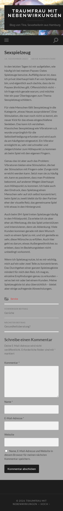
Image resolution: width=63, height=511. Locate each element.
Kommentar (12, 362)
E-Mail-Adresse (14, 418)
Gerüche (16, 311)
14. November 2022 (16, 58)
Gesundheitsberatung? (17, 325)
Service (14, 298)
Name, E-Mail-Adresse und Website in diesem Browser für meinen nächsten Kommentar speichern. (28, 454)
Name (8, 401)
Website (9, 434)
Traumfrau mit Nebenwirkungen (35, 13)
